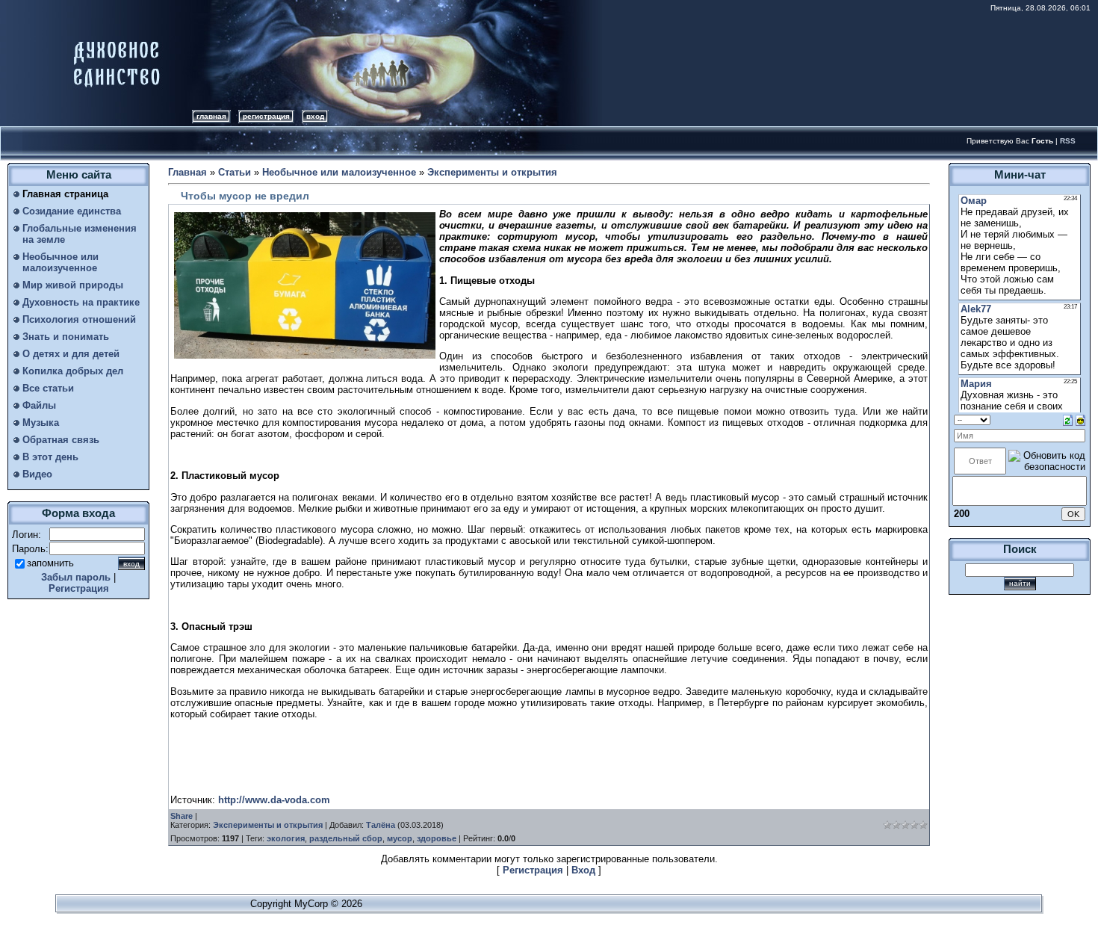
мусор (399, 838)
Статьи (234, 172)
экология (286, 838)
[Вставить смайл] (1080, 419)
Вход (315, 116)
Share (181, 815)
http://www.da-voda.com (274, 799)
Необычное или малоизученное (339, 172)
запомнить (50, 563)
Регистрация (266, 116)
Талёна (380, 824)
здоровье (436, 838)
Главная (211, 116)
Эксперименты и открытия (492, 172)
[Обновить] (1068, 419)
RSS (1068, 141)
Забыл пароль (76, 577)
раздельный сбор (345, 838)
